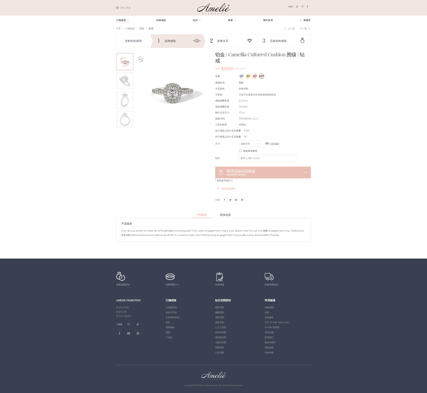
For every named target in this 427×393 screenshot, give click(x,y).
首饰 (267, 312)
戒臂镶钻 (170, 327)
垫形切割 (219, 317)
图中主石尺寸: (222, 112)
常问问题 (269, 332)
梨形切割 (219, 322)
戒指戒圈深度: (222, 106)
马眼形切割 (220, 342)
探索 (230, 20)
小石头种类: (221, 124)
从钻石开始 (171, 312)
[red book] (290, 6)
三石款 (169, 337)
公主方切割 (220, 327)
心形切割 (219, 352)
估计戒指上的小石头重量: (228, 130)
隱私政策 (269, 347)
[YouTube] (128, 333)
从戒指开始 (171, 307)
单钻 (168, 322)
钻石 (195, 20)
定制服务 (269, 317)
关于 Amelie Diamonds (277, 322)
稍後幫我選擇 (250, 150)
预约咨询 (268, 20)
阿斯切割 (219, 347)
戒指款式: (220, 82)
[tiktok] (297, 6)
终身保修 (269, 352)
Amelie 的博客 (272, 327)
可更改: (219, 94)
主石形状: (220, 88)
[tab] (201, 215)
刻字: (217, 158)
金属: (217, 76)
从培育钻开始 (172, 317)
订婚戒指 (121, 20)
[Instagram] (302, 6)
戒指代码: (220, 118)
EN (122, 7)
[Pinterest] (236, 199)
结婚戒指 (161, 20)
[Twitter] (230, 199)
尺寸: (217, 143)
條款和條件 (270, 342)
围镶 (141, 28)
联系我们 (269, 337)
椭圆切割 (219, 312)
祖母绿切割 (220, 332)
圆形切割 (219, 307)
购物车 (307, 20)
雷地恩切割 (220, 337)
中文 (128, 7)
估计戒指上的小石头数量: (228, 136)
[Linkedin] (242, 199)
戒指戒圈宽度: (222, 100)
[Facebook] (307, 6)
